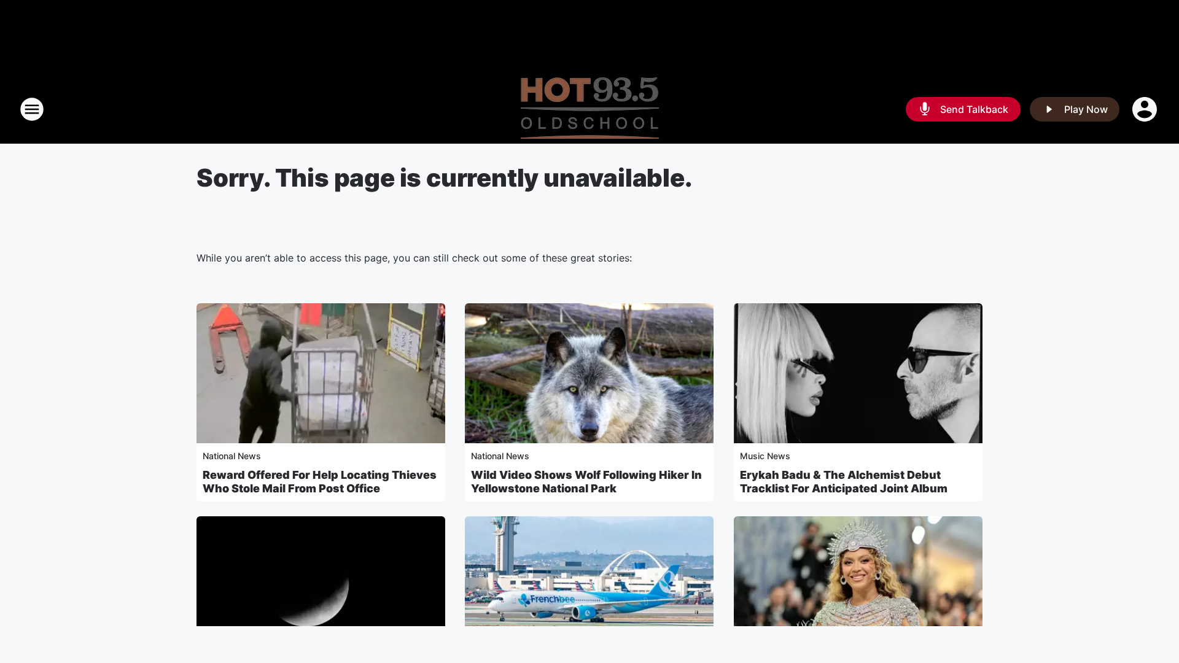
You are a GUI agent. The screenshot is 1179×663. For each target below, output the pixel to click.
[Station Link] (590, 109)
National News (232, 456)
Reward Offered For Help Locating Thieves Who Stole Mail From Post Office (320, 481)
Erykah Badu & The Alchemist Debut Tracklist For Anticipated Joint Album (843, 481)
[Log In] (1145, 109)
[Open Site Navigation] (32, 109)
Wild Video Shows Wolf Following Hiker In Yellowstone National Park (586, 481)
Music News (765, 456)
